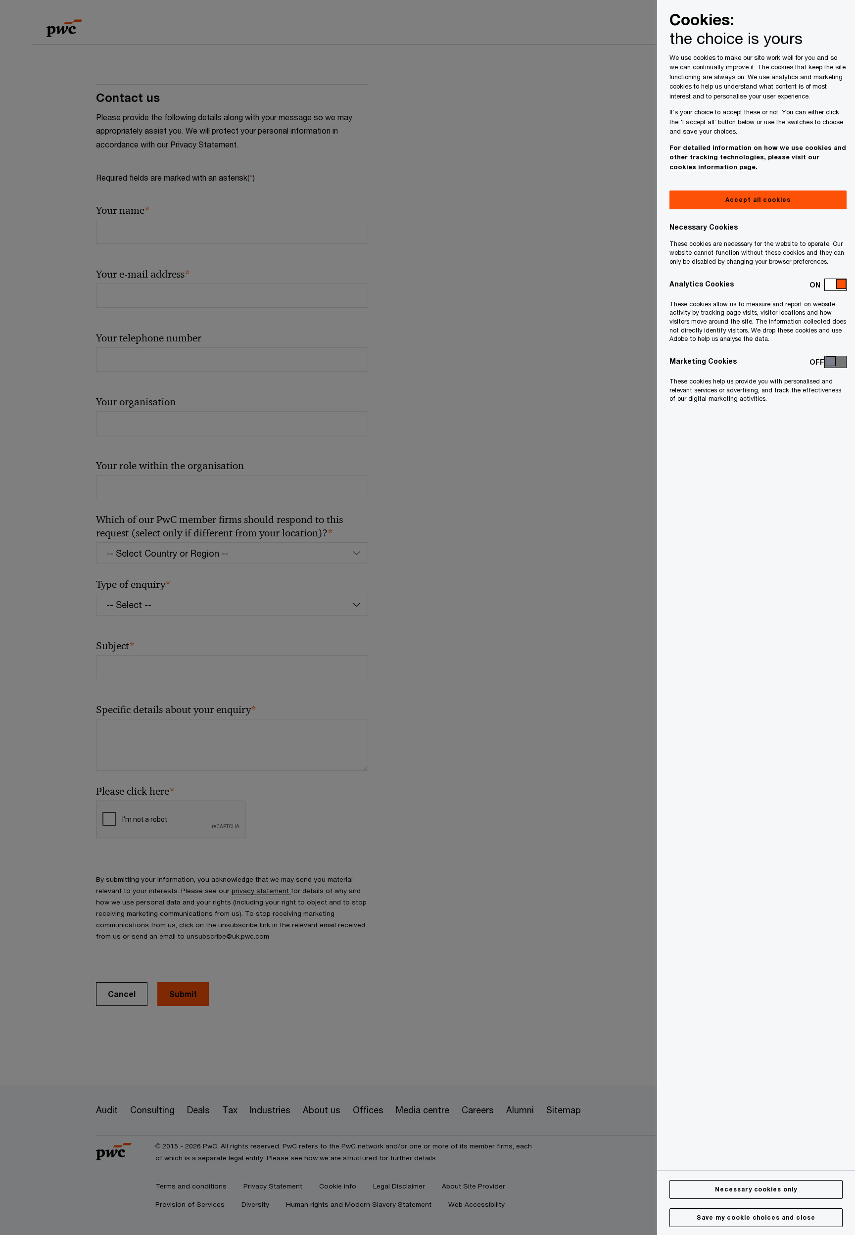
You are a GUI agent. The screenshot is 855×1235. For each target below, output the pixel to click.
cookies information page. (713, 167)
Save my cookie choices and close (756, 1217)
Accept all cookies (757, 199)
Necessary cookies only (756, 1189)
